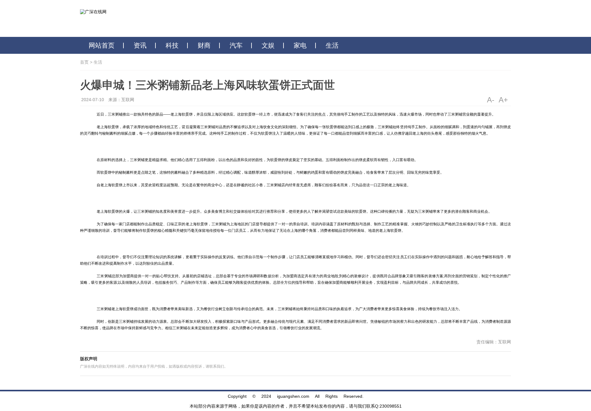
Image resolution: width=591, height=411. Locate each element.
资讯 (140, 45)
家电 (300, 45)
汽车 (236, 45)
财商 (204, 45)
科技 (172, 45)
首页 (84, 62)
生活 (332, 45)
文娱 (268, 45)
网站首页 (102, 45)
